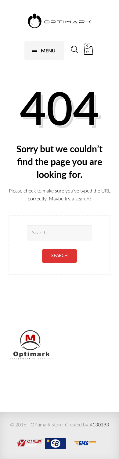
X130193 (99, 424)
